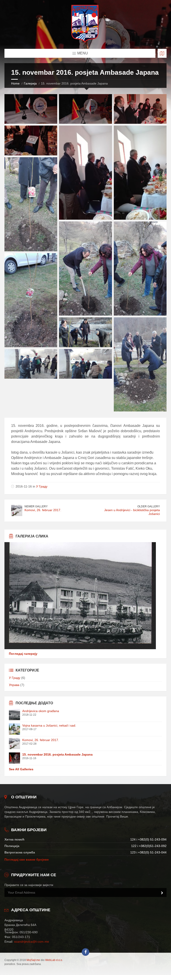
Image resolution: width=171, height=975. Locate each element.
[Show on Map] (162, 53)
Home (15, 83)
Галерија (30, 83)
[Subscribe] (162, 893)
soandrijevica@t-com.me (31, 941)
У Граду (41, 486)
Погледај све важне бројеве (26, 859)
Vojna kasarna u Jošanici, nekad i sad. (49, 725)
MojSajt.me (33, 960)
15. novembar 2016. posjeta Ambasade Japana (57, 754)
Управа (14, 685)
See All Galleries (21, 769)
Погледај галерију (23, 653)
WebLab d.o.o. (54, 960)
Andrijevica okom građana (40, 711)
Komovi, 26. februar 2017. (42, 510)
